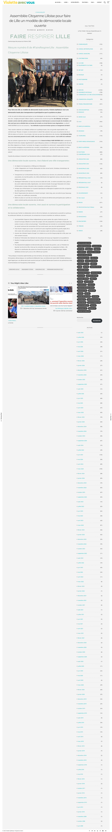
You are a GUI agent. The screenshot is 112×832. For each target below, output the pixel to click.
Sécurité (95, 296)
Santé (80, 293)
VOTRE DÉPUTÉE (75, 2)
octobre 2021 (81, 605)
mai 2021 (80, 624)
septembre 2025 (82, 384)
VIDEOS (81, 230)
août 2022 (80, 558)
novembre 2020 (82, 647)
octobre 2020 (81, 652)
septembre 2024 (82, 440)
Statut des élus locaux (84, 296)
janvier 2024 (81, 478)
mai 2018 (80, 774)
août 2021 (80, 610)
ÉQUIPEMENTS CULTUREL (85, 65)
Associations (97, 246)
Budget (97, 249)
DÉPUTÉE (81, 90)
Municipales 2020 (40, 269)
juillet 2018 (81, 769)
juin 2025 (80, 398)
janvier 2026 (81, 365)
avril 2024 (80, 464)
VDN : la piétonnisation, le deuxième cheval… (24, 306)
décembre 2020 (82, 642)
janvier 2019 (81, 750)
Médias (93, 278)
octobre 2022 (81, 548)
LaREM (93, 264)
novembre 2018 (82, 760)
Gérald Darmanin (83, 264)
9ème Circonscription (84, 243)
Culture (94, 258)
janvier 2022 (81, 591)
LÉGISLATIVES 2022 (84, 159)
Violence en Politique (94, 302)
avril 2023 (80, 520)
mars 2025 (81, 412)
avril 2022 (80, 577)
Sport (87, 293)
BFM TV (80, 249)
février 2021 (81, 638)
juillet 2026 (81, 337)
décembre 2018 (82, 755)
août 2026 (80, 332)
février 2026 (81, 361)
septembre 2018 (82, 765)
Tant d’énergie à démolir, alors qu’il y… (56, 308)
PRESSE (81, 202)
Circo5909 (81, 252)
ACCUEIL (58, 2)
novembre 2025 (82, 375)
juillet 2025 (81, 393)
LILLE (80, 121)
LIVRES (65, 2)
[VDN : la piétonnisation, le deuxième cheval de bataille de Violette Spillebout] (24, 295)
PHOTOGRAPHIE (83, 79)
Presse (91, 284)
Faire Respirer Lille (91, 261)
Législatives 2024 (83, 269)
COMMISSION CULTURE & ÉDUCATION (89, 94)
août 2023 (80, 501)
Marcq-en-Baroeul (83, 272)
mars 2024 (81, 469)
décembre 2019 (82, 699)
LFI (79, 266)
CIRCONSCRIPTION (84, 110)
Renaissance (82, 290)
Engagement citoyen (27, 269)
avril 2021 (80, 628)
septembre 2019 (82, 713)
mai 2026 (80, 346)
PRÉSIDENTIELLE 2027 (85, 182)
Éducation (92, 308)
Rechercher (80, 317)
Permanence (82, 284)
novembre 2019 (82, 703)
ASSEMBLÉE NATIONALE (85, 92)
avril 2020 (80, 680)
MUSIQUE (81, 74)
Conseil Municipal (83, 258)
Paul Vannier (89, 281)
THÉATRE (81, 84)
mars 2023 (81, 525)
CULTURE (81, 63)
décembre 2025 (82, 370)
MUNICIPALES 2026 (84, 173)
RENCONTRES (82, 221)
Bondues (89, 249)
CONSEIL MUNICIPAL (84, 53)
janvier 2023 (81, 534)
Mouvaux (81, 275)
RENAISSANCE (82, 216)
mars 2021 (81, 633)
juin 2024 (80, 454)
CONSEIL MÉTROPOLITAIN (86, 49)
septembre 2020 (82, 657)
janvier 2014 (81, 793)
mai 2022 (80, 572)
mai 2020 (80, 675)
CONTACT (99, 2)
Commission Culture (94, 252)
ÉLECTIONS (85, 2)
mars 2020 (81, 685)
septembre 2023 (82, 497)
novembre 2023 (82, 487)
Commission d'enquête (84, 255)
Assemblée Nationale (84, 246)
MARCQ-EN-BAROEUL (84, 126)
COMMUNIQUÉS (40, 12)
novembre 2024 (82, 431)
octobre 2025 (81, 379)
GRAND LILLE (82, 117)
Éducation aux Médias (84, 311)
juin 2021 (80, 619)
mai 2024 (80, 459)
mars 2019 (81, 741)
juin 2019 (80, 727)
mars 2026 (81, 356)
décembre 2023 (82, 483)
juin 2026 (80, 342)
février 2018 (81, 779)
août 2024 (80, 445)
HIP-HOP (81, 70)
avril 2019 (80, 736)
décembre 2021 (82, 595)
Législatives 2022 (96, 266)
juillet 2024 (81, 450)
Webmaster (42, 30)
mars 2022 (81, 581)
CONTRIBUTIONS (83, 58)
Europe (80, 261)
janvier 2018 (81, 783)
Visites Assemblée (83, 305)
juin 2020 (80, 671)
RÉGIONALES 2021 (84, 187)
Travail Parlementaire (93, 299)
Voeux (93, 305)
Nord (80, 281)
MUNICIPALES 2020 (84, 168)
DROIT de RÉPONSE (84, 147)
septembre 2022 (82, 553)
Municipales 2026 (83, 278)
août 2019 (80, 718)
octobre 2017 (81, 788)
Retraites (92, 290)
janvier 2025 (81, 422)
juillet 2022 (81, 563)
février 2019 (81, 746)
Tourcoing (81, 299)
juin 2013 (80, 807)
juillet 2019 (81, 722)
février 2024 (81, 473)
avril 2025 (80, 407)
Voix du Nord (82, 308)
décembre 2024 (82, 426)
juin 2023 (80, 511)
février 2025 (81, 417)
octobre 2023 (81, 492)
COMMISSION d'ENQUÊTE (86, 99)
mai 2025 (80, 403)
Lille (86, 266)
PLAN (92, 2)
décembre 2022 (82, 539)
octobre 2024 (81, 436)
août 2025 (80, 389)
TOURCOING (82, 135)
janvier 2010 (81, 812)
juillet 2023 (81, 506)
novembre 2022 (82, 544)
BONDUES (81, 112)
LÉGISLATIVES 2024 (84, 163)
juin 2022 (80, 567)
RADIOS (81, 212)
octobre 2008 (81, 821)
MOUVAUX (81, 131)
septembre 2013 (82, 802)
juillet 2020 (81, 666)
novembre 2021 (82, 600)
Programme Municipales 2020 (55, 269)
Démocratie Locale (14, 269)
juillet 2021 (81, 614)
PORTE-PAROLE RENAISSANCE (87, 141)
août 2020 (80, 661)
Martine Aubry (96, 272)
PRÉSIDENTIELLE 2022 (85, 178)
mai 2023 (80, 516)
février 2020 (81, 689)
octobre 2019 (81, 708)
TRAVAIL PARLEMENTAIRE (85, 104)
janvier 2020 (81, 694)
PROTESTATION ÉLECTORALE (86, 207)
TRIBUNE (81, 226)
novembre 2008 (82, 816)
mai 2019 (80, 732)
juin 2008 (80, 826)
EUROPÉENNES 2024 (84, 154)
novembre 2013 (82, 797)
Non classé (82, 197)
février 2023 (81, 530)
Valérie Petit (82, 302)
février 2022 (81, 586)
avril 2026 (80, 351)
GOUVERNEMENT (83, 193)
